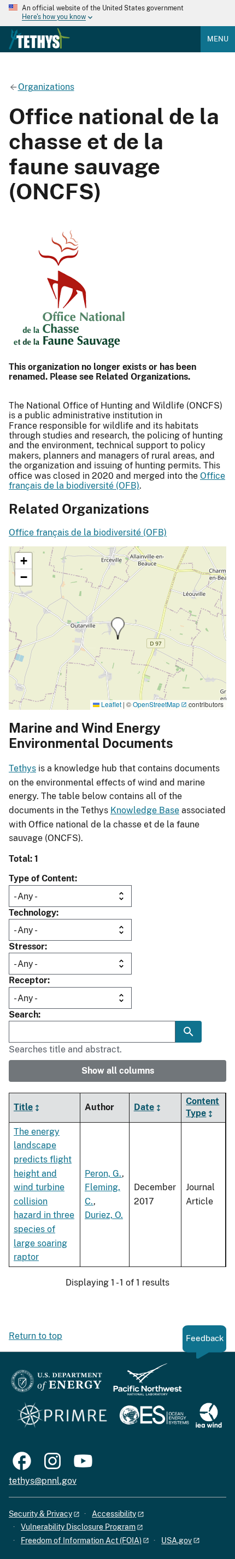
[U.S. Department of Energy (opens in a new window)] (56, 1384)
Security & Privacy (40, 1513)
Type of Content (42, 878)
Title (23, 1107)
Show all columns (117, 1070)
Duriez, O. (104, 1215)
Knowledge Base (144, 810)
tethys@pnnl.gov (43, 1481)
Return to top (35, 1336)
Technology (32, 913)
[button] (118, 628)
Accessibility (114, 1513)
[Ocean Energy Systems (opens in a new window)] (155, 1416)
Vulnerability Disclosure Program (78, 1527)
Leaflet (110, 704)
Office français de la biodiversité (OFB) (117, 481)
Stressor (27, 946)
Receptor (28, 980)
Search (23, 1014)
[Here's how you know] (117, 13)
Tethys (22, 768)
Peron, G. (103, 1173)
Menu (217, 39)
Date (144, 1107)
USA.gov (176, 1540)
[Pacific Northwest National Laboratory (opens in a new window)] (143, 1384)
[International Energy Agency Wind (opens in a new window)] (209, 1416)
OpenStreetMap (156, 704)
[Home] (39, 39)
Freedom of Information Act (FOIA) (81, 1540)
